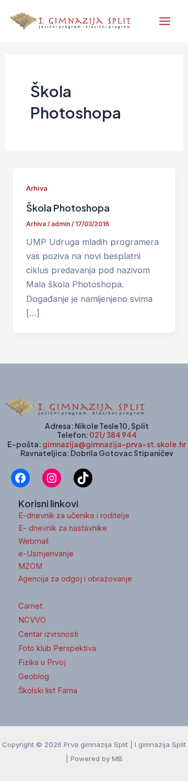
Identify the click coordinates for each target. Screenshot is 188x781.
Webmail (33, 541)
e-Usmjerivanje (46, 553)
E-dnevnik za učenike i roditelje (74, 515)
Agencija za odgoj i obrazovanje (75, 579)
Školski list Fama (47, 690)
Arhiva (37, 188)
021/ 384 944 (113, 434)
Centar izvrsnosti (48, 634)
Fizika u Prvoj (42, 662)
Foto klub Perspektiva (57, 648)
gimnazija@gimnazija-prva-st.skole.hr (114, 444)
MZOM (30, 566)
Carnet (30, 606)
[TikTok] (83, 478)
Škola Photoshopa (68, 208)
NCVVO (32, 620)
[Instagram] (51, 478)
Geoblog (33, 676)
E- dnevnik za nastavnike (62, 528)
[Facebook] (20, 478)
